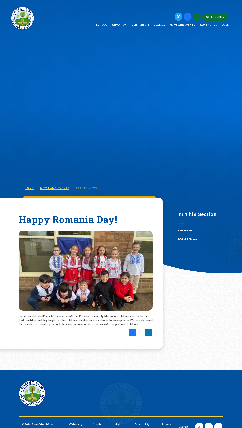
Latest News (86, 188)
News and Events (54, 188)
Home (29, 188)
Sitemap (183, 426)
